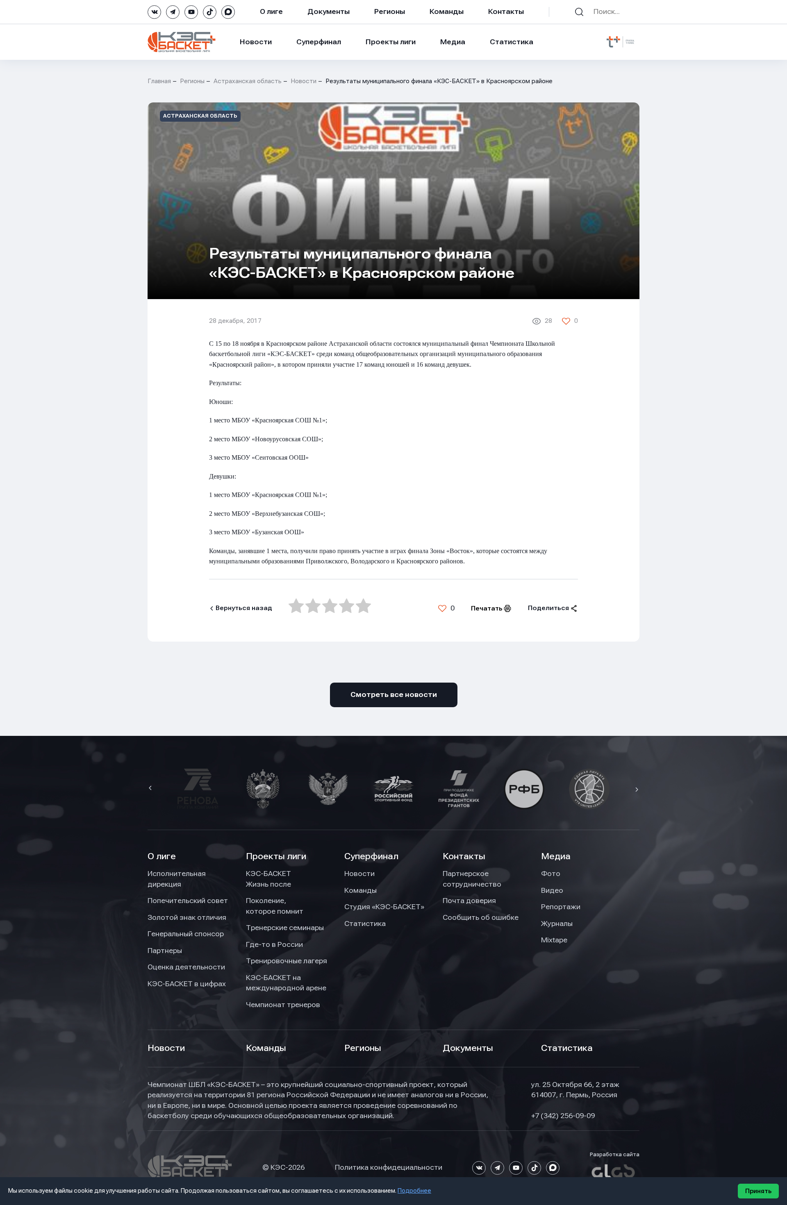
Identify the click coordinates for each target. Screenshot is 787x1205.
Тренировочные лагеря (286, 961)
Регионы (389, 11)
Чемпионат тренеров (283, 1005)
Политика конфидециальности (388, 1167)
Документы (328, 11)
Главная (159, 81)
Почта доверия (469, 900)
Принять (758, 1191)
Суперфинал (318, 42)
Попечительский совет (188, 900)
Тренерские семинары (285, 928)
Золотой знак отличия (187, 917)
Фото (550, 873)
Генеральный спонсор (186, 934)
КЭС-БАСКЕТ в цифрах (187, 984)
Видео (552, 890)
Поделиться (548, 608)
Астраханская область (248, 81)
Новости (256, 42)
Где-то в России (274, 944)
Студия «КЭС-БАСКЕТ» (384, 907)
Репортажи (560, 907)
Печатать (487, 608)
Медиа (452, 42)
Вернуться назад (244, 608)
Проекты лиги (276, 856)
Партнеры (165, 950)
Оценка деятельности (186, 967)
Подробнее (414, 1190)
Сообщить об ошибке (481, 917)
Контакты (506, 11)
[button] (151, 789)
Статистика (511, 42)
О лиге (271, 11)
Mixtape (554, 940)
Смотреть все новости (393, 694)
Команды (447, 11)
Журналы (557, 923)
